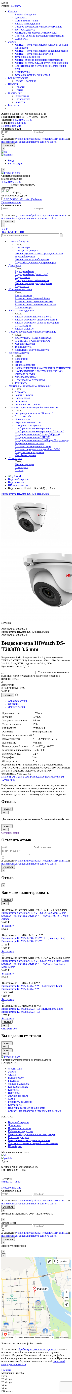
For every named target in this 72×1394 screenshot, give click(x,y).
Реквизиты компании (20, 1101)
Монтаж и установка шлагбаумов (34, 53)
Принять (6, 1370)
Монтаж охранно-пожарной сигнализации (39, 59)
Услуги (12, 41)
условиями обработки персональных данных (42, 138)
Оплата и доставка (25, 80)
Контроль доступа (25, 29)
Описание (14, 703)
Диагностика (22, 71)
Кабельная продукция (27, 23)
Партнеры (14, 1092)
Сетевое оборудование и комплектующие (38, 26)
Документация (16, 706)
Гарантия (20, 102)
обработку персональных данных (37, 1349)
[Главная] (14, 476)
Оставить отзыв (10, 832)
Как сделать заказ (18, 77)
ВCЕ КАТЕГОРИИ (12, 231)
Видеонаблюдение (25, 14)
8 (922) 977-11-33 (22, 119)
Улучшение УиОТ (18, 1095)
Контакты (13, 105)
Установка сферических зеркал (32, 74)
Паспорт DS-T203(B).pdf (15, 776)
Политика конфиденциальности (26, 1107)
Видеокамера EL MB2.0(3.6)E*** (20, 989)
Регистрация (15, 163)
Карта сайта (15, 1104)
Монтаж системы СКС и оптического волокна (41, 62)
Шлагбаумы (21, 38)
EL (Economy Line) (54, 938)
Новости (13, 83)
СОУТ (11, 1098)
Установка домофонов (27, 56)
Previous (7, 809)
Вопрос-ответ (22, 99)
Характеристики (17, 700)
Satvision (6, 915)
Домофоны (21, 17)
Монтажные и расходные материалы (36, 32)
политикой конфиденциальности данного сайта (28, 141)
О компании (15, 93)
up (4, 1255)
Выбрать (16, 5)
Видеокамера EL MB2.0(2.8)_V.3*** (22, 941)
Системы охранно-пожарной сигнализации (39, 35)
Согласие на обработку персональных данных (34, 1110)
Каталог (12, 11)
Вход (11, 160)
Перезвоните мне (11, 125)
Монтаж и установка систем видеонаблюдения (41, 50)
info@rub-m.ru (18, 122)
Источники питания (26, 20)
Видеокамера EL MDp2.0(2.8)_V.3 (20, 1011)
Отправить (8, 145)
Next (5, 812)
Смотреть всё (9, 1028)
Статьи (19, 89)
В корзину (8, 695)
